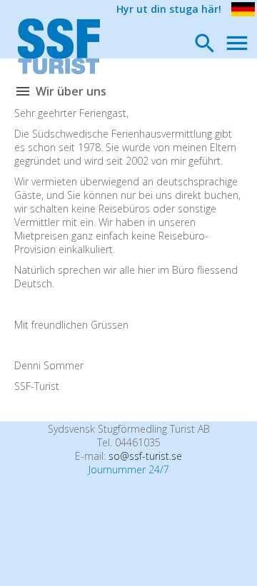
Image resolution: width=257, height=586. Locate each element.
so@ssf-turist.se (145, 456)
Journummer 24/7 (129, 469)
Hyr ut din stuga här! (168, 9)
